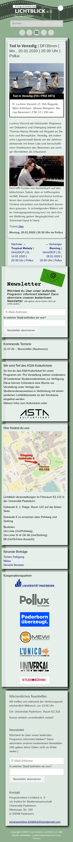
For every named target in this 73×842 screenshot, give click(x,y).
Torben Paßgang (14, 556)
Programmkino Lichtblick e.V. (43, 832)
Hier (21, 226)
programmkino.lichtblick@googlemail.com (35, 821)
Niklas (7, 560)
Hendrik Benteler (14, 564)
